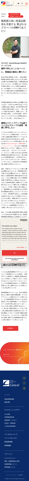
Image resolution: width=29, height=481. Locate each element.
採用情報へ (10, 328)
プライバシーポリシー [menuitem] (11, 475)
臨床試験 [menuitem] (7, 402)
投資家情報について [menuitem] (10, 464)
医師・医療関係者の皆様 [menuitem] (11, 461)
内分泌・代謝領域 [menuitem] (9, 423)
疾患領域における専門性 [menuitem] (11, 410)
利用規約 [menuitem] (20, 475)
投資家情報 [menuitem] (8, 442)
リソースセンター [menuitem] (10, 438)
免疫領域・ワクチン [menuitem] (10, 420)
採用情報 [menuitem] (7, 445)
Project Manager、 (13, 143)
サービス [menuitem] (7, 395)
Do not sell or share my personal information (14, 259)
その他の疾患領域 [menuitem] (9, 426)
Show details (20, 247)
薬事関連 (21, 143)
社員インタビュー (15, 16)
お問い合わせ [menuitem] (8, 454)
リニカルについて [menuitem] (10, 434)
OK (14, 253)
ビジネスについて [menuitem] (9, 458)
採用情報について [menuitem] (9, 467)
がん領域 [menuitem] (7, 414)
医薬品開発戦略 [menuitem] (9, 399)
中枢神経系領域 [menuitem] (9, 417)
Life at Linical (14, 14)
